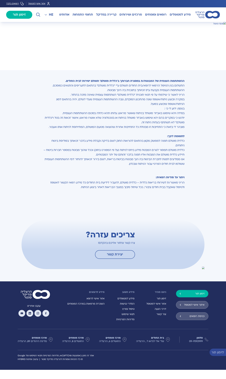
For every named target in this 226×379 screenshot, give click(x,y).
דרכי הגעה (160, 309)
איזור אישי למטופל (194, 305)
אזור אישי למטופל (36, 3)
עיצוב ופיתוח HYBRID (28, 359)
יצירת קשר (115, 254)
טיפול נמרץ (128, 309)
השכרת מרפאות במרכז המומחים (86, 303)
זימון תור (19, 14)
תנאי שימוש (128, 314)
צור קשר (161, 314)
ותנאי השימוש (35, 355)
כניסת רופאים (197, 316)
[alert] (223, 352)
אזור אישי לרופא (96, 298)
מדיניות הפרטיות (125, 319)
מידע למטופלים (126, 298)
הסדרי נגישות (127, 303)
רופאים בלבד (12, 3)
